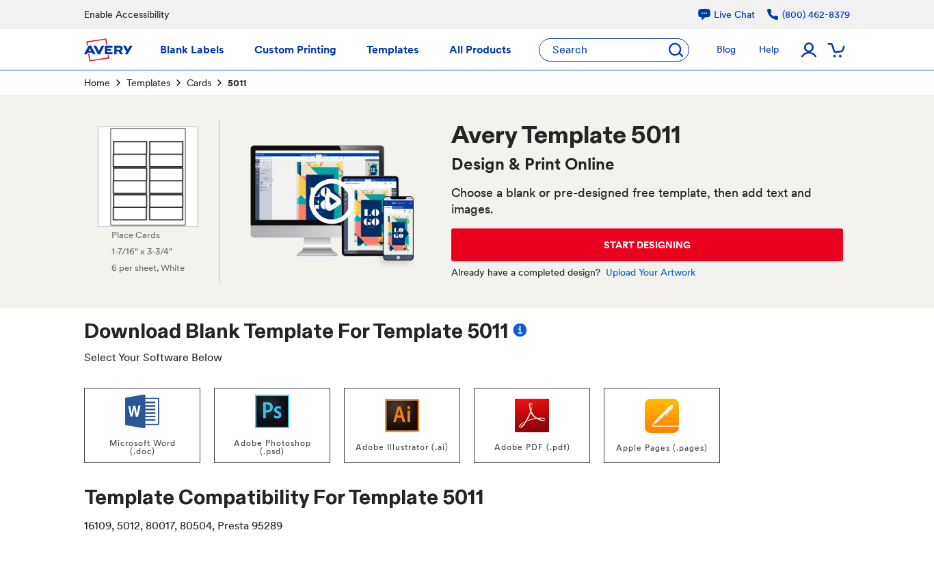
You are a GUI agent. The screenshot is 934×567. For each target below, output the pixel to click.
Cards (199, 82)
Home (97, 82)
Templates (148, 82)
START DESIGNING (647, 244)
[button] (331, 201)
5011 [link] (237, 82)
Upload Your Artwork (650, 272)
